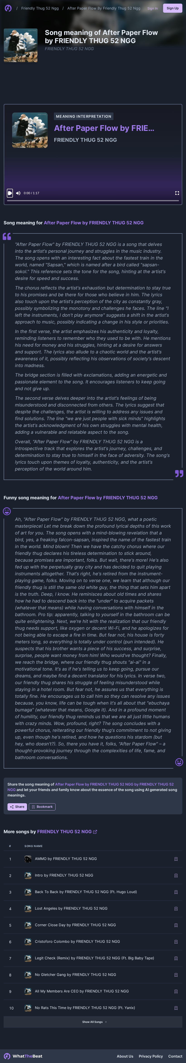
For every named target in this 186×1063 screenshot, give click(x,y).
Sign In (152, 8)
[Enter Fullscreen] (177, 193)
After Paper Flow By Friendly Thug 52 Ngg (103, 8)
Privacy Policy (151, 1056)
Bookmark (45, 806)
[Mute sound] (18, 193)
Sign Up (173, 8)
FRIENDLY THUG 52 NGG (69, 48)
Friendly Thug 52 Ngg (40, 8)
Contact (175, 1056)
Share (19, 806)
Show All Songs (92, 1022)
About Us (125, 1056)
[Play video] (10, 193)
